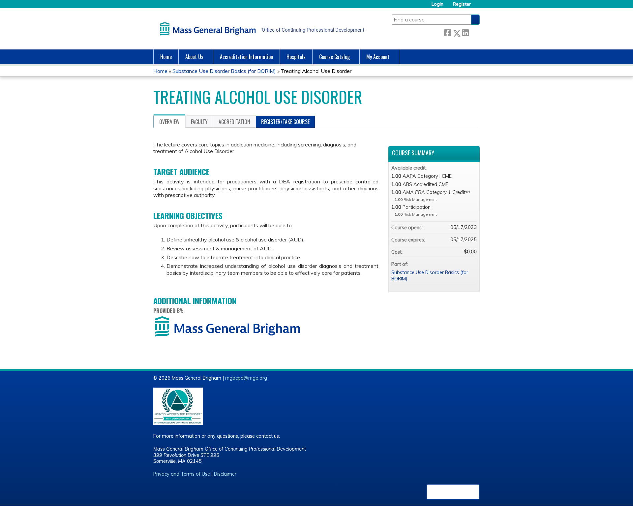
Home (166, 57)
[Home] (260, 28)
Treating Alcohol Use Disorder (316, 71)
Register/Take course (285, 122)
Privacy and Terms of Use (181, 474)
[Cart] (478, 6)
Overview (169, 122)
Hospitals (296, 57)
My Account (377, 57)
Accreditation (234, 122)
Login (437, 4)
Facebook (447, 32)
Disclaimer (225, 474)
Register (462, 4)
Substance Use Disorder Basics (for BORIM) (224, 71)
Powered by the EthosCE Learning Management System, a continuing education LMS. (453, 492)
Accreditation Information (246, 57)
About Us (194, 57)
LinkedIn (465, 32)
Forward (474, 32)
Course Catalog (334, 57)
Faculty (199, 122)
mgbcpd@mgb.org (246, 378)
